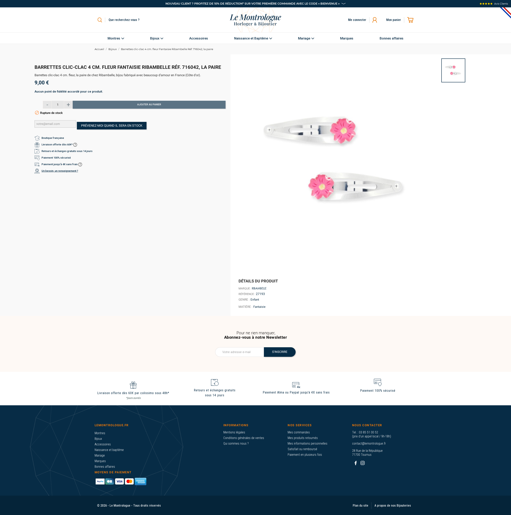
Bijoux (98, 439)
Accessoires (103, 444)
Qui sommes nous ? (236, 443)
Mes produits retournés (303, 438)
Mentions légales (234, 432)
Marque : (245, 288)
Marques (100, 461)
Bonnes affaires (105, 467)
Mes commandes (299, 432)
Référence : (247, 294)
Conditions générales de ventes (243, 438)
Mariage (100, 455)
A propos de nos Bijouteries (392, 505)
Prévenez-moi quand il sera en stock (111, 125)
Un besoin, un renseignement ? (60, 171)
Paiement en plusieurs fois (305, 455)
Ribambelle (259, 288)
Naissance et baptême (109, 450)
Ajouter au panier (149, 104)
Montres (100, 433)
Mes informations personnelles (307, 443)
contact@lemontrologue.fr (369, 443)
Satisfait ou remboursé (302, 449)
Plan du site (360, 505)
